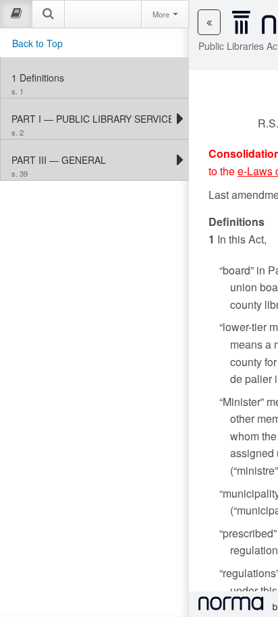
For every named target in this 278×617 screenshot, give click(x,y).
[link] (94, 77)
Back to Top (37, 43)
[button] (209, 22)
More (161, 14)
